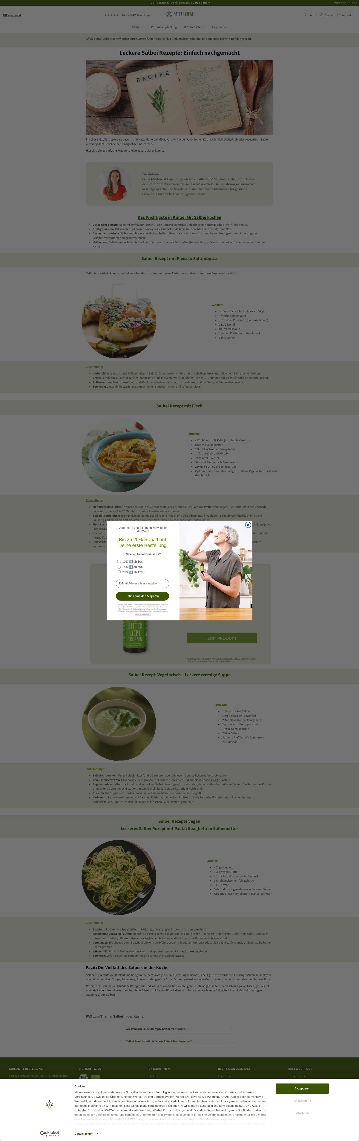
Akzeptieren (302, 1088)
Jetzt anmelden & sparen (142, 596)
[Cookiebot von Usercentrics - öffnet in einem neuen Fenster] (49, 1134)
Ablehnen (302, 1113)
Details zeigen (83, 1133)
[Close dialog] (248, 525)
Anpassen (300, 1100)
